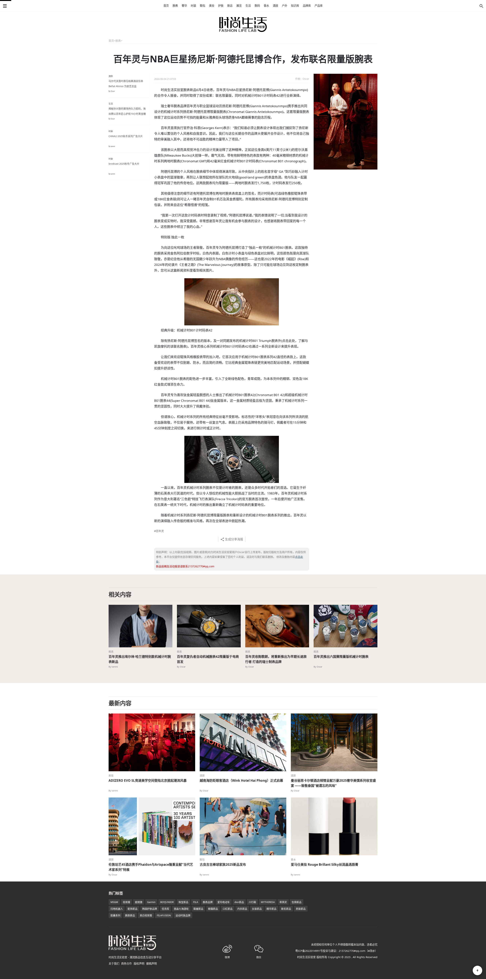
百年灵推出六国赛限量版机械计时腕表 (341, 656)
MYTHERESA (268, 902)
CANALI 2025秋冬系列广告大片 (126, 136)
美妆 (211, 5)
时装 (193, 5)
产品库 (319, 5)
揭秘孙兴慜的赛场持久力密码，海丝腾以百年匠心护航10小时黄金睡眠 (127, 113)
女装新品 (257, 908)
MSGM (114, 902)
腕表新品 (130, 915)
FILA (195, 902)
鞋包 (202, 5)
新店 (230, 5)
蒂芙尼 (283, 902)
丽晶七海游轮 (181, 908)
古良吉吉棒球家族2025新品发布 (223, 864)
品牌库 (307, 5)
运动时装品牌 (183, 915)
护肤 (220, 5)
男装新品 (301, 908)
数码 (257, 5)
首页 (166, 5)
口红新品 (228, 908)
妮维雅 (138, 902)
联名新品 (286, 908)
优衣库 (165, 908)
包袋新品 (296, 902)
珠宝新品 (183, 902)
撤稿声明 (151, 963)
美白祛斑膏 (146, 915)
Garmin (151, 902)
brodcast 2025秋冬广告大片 (124, 163)
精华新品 (271, 908)
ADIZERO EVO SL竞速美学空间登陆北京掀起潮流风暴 (148, 780)
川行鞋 (252, 902)
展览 (239, 5)
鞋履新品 (198, 908)
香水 (266, 5)
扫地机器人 (116, 908)
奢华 (184, 5)
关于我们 (114, 963)
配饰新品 (132, 908)
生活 (248, 5)
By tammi (112, 146)
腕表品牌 (208, 902)
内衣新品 (242, 908)
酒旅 (275, 5)
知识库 (295, 5)
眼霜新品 (213, 908)
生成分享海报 (234, 539)
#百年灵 (159, 531)
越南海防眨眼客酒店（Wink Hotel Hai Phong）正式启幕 (241, 780)
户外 (284, 5)
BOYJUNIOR (167, 902)
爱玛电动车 (223, 902)
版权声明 (139, 963)
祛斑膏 (126, 902)
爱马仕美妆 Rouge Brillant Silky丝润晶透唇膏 (324, 864)
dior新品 (239, 902)
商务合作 (126, 963)
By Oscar (112, 91)
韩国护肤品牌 (149, 908)
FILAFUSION (164, 915)
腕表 (175, 5)
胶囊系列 (115, 915)
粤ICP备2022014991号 (309, 951)
